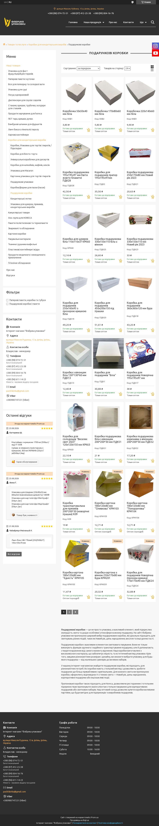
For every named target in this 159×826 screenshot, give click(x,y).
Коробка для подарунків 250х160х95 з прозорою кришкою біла (74, 308)
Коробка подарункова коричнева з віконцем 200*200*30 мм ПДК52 (140, 439)
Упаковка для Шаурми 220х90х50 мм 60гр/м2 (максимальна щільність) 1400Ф (30, 493)
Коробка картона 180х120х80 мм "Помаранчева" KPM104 (137, 507)
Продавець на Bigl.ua (79, 820)
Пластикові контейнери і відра (23, 249)
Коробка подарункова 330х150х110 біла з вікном (108, 241)
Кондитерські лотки (21, 198)
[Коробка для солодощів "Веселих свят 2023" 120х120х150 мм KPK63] (76, 417)
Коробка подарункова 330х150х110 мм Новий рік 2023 (140, 241)
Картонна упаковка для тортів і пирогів (30, 176)
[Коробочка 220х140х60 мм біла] (140, 92)
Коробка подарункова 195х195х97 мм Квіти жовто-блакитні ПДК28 (76, 176)
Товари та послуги (16, 44)
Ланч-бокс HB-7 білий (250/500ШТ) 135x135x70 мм (28, 541)
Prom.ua (94, 817)
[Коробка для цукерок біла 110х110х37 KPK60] (76, 220)
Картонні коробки (17, 234)
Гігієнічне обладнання (19, 263)
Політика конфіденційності (110, 823)
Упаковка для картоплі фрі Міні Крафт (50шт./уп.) (30, 499)
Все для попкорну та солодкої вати (26, 84)
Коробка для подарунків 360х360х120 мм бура (139, 305)
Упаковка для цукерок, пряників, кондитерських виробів (27, 205)
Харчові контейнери (18, 135)
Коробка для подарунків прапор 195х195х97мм (106, 175)
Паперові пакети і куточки (21, 79)
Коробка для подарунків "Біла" (105, 374)
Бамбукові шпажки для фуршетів (25, 124)
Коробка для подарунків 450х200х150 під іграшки (104, 307)
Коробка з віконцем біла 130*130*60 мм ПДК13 (74, 375)
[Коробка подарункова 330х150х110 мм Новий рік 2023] (140, 220)
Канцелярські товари (19, 212)
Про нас (113, 22)
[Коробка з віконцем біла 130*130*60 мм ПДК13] (76, 353)
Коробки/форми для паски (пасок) (28, 187)
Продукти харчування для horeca (25, 113)
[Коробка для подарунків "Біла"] (108, 353)
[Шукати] (152, 22)
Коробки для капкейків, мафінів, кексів (30, 165)
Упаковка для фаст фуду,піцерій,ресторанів (20, 72)
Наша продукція (92, 22)
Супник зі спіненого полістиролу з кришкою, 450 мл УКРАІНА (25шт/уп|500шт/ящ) (28, 450)
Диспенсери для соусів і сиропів (24, 100)
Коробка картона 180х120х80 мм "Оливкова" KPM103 (107, 506)
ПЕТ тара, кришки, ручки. (20, 119)
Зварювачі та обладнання (21, 228)
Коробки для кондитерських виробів (47, 44)
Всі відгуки (14, 554)
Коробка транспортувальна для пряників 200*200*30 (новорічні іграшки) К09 (76, 508)
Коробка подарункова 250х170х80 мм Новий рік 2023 (140, 175)
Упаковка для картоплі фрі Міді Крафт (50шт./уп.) (30, 505)
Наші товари (13, 65)
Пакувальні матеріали (19, 239)
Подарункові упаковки (22, 182)
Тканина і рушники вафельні (22, 244)
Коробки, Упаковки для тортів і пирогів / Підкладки (31, 146)
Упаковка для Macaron (22, 170)
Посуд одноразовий (18, 95)
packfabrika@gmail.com (17, 391)
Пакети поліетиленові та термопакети (28, 223)
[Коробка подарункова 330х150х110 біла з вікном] (108, 220)
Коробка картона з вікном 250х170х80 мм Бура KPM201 (108, 575)
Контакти (128, 22)
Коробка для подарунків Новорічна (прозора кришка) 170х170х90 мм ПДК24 (140, 576)
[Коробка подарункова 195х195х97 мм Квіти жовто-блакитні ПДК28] (76, 153)
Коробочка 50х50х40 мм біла (75, 112)
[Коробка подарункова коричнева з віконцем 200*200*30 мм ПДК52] (140, 417)
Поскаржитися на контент (85, 823)
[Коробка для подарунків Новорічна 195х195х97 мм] (140, 353)
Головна (73, 22)
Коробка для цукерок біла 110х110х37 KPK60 (76, 240)
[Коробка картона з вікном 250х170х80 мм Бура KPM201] (108, 553)
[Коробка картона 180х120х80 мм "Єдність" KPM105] (76, 553)
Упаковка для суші (17, 89)
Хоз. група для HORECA (20, 218)
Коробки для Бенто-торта (24, 154)
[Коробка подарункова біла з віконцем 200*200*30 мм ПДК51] (108, 417)
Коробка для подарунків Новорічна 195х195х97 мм (140, 375)
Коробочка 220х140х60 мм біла (140, 112)
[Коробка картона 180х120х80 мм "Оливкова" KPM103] (108, 484)
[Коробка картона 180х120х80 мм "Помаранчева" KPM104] (140, 484)
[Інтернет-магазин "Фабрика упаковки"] (14, 22)
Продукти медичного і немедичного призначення (26, 256)
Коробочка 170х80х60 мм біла (108, 112)
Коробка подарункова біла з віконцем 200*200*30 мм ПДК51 (108, 439)
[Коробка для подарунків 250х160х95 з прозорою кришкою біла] (76, 284)
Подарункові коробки (21, 193)
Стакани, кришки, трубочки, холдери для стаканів (26, 107)
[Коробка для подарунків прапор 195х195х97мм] (108, 153)
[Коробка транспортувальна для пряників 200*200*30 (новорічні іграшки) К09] (76, 484)
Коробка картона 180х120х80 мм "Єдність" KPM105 (73, 575)
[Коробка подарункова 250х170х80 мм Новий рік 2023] (140, 153)
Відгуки (10, 275)
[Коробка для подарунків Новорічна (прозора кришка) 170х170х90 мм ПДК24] (140, 553)
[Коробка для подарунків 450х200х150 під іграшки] (108, 284)
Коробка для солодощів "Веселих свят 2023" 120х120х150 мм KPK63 (76, 440)
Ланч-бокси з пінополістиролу (23, 129)
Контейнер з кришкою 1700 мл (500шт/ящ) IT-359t (30, 443)
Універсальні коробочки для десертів (30, 159)
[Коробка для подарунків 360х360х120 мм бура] (140, 284)
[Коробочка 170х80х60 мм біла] (108, 92)
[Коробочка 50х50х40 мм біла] (76, 92)
